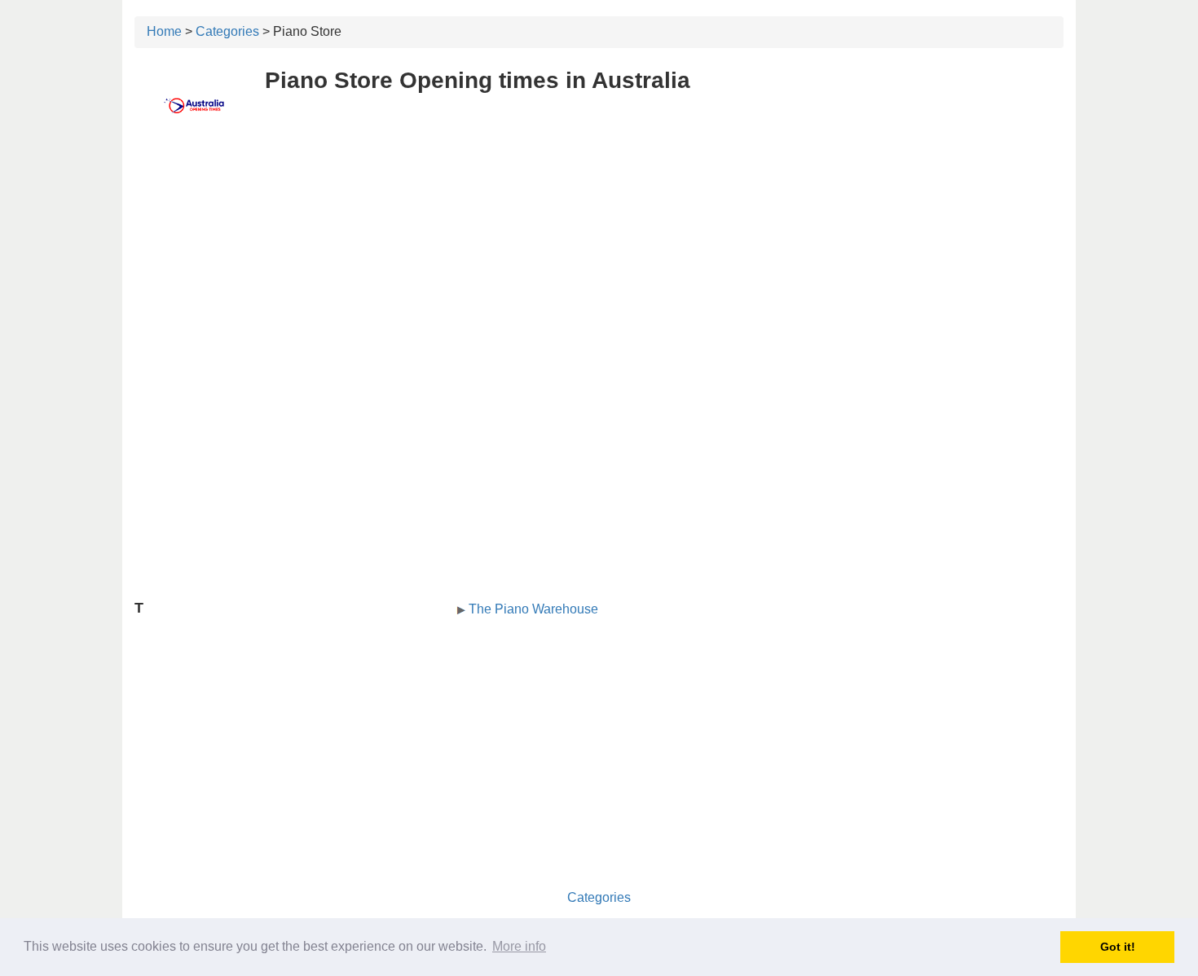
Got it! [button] (1117, 946)
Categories (227, 31)
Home (164, 31)
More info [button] (519, 946)
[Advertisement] (599, 258)
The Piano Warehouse (533, 609)
